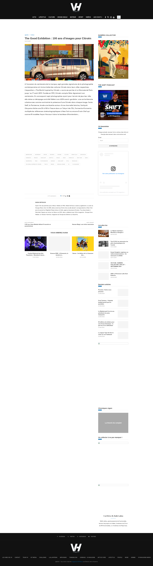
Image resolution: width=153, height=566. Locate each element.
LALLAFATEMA (53, 557)
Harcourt (43, 157)
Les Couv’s (98, 17)
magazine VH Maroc (77, 561)
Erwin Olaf (74, 154)
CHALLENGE (42, 557)
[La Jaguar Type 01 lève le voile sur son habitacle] (123, 335)
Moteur (73, 17)
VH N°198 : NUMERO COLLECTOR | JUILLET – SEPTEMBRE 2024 (118, 264)
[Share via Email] (69, 196)
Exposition (83, 154)
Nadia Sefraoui (40, 202)
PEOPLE (119, 557)
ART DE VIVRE (102, 557)
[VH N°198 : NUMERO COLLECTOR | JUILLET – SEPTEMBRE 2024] (103, 265)
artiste (45, 154)
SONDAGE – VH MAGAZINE (87, 557)
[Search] (119, 17)
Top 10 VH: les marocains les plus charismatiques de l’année (119, 243)
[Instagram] (111, 17)
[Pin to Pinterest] (67, 196)
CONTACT (17, 557)
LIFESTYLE (111, 557)
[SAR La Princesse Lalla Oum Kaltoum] (103, 276)
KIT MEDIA (34, 557)
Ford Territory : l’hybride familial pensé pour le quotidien (105, 302)
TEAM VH (25, 557)
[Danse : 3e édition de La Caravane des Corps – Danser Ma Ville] (83, 243)
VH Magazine (75, 164)
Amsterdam (37, 154)
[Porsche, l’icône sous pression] (123, 292)
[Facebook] (105, 17)
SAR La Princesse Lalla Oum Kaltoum (119, 274)
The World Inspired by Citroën (33, 164)
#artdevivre (29, 154)
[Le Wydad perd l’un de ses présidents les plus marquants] (123, 314)
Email (99, 137)
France (36, 157)
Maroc (58, 157)
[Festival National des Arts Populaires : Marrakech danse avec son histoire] (36, 243)
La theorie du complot (113, 423)
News (86, 157)
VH (68, 164)
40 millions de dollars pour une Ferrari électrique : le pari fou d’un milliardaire (106, 323)
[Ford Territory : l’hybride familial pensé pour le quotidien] (123, 303)
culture (66, 154)
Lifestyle (42, 17)
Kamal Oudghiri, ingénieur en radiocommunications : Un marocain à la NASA (119, 253)
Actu (34, 17)
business (52, 154)
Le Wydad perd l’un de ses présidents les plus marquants (106, 313)
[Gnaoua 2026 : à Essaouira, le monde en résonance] (59, 243)
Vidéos (88, 17)
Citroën (59, 154)
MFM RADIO (63, 557)
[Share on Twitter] (65, 196)
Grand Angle (62, 17)
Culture (52, 17)
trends (52, 164)
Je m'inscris (113, 146)
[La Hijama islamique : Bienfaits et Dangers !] (103, 233)
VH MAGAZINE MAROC (144, 557)
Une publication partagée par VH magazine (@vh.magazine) (117, 192)
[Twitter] (108, 17)
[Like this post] (62, 196)
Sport (81, 17)
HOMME (133, 557)
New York (79, 157)
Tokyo (46, 164)
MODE (126, 557)
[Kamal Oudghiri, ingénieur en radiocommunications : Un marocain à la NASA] (103, 254)
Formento (28, 157)
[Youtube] (113, 17)
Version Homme (61, 164)
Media (64, 157)
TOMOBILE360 (73, 557)
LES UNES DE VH (7, 557)
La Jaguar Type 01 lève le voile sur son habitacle (106, 333)
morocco (71, 157)
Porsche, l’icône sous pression (104, 290)
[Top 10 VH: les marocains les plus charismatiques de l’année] (103, 244)
